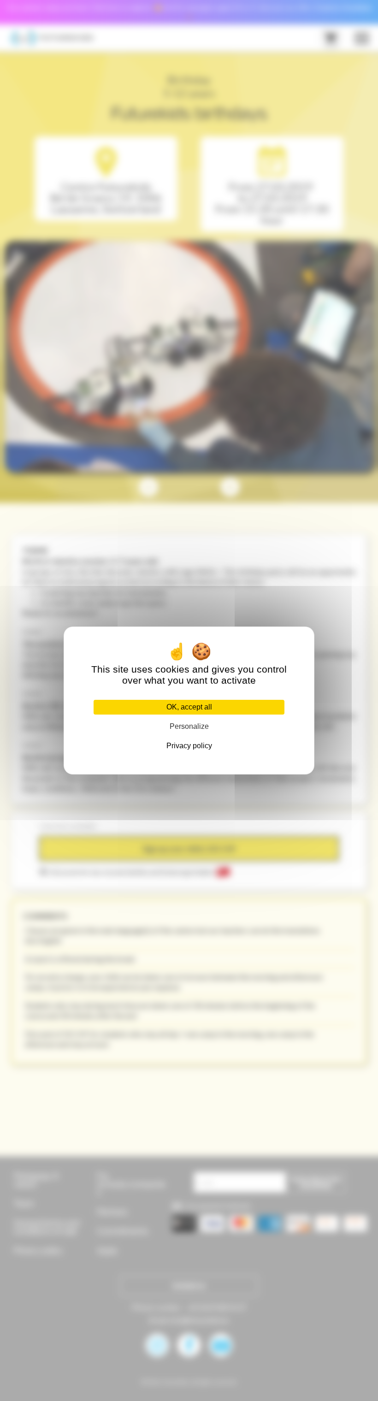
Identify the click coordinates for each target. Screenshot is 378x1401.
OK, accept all (189, 707)
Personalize (189, 726)
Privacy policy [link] (189, 746)
